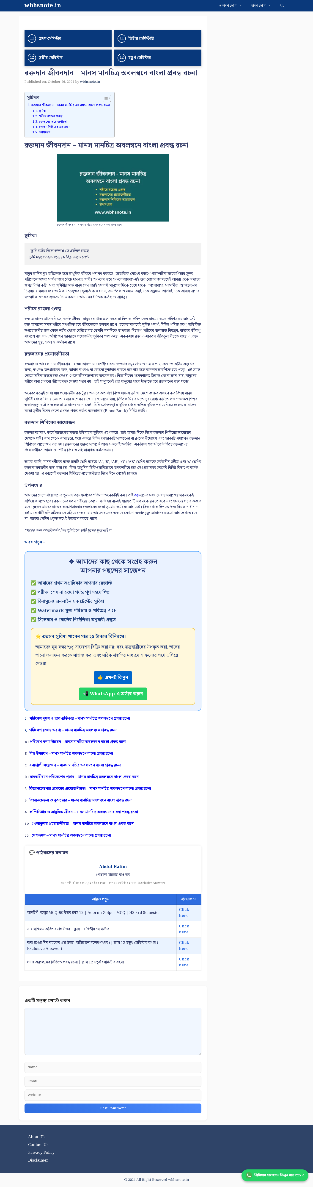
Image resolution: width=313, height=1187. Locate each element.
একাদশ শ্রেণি (227, 5)
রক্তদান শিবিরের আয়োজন (54, 127)
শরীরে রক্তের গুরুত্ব (50, 116)
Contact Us (38, 1145)
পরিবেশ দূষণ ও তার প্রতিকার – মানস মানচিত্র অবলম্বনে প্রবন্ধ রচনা (79, 718)
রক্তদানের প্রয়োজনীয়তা (53, 121)
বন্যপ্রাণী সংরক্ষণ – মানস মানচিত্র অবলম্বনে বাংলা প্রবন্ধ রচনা (75, 765)
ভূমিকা (42, 111)
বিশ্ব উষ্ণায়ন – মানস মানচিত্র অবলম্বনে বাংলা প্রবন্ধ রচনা (71, 753)
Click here (184, 913)
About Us (36, 1137)
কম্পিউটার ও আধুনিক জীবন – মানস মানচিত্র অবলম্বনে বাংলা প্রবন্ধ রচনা (84, 812)
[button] (282, 5)
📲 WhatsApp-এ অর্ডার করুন (113, 694)
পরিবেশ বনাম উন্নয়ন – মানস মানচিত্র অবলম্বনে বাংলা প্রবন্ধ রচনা (78, 742)
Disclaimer (38, 1160)
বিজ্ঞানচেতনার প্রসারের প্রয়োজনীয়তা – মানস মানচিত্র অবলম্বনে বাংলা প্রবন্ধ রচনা (90, 788)
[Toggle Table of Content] (104, 98)
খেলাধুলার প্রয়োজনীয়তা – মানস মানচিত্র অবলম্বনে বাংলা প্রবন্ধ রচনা (83, 824)
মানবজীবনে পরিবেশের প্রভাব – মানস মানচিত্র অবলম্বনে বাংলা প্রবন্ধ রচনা (85, 777)
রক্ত (137, 495)
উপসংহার (44, 132)
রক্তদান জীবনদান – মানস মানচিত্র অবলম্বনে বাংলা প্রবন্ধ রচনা (70, 105)
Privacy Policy (41, 1152)
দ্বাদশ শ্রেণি (258, 5)
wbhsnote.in (43, 5)
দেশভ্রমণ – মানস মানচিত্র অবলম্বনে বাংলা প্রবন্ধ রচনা (71, 835)
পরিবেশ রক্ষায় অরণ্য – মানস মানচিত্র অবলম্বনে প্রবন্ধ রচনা (73, 730)
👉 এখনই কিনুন (113, 677)
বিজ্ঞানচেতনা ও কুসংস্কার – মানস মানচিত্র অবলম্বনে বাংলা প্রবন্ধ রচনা (81, 800)
